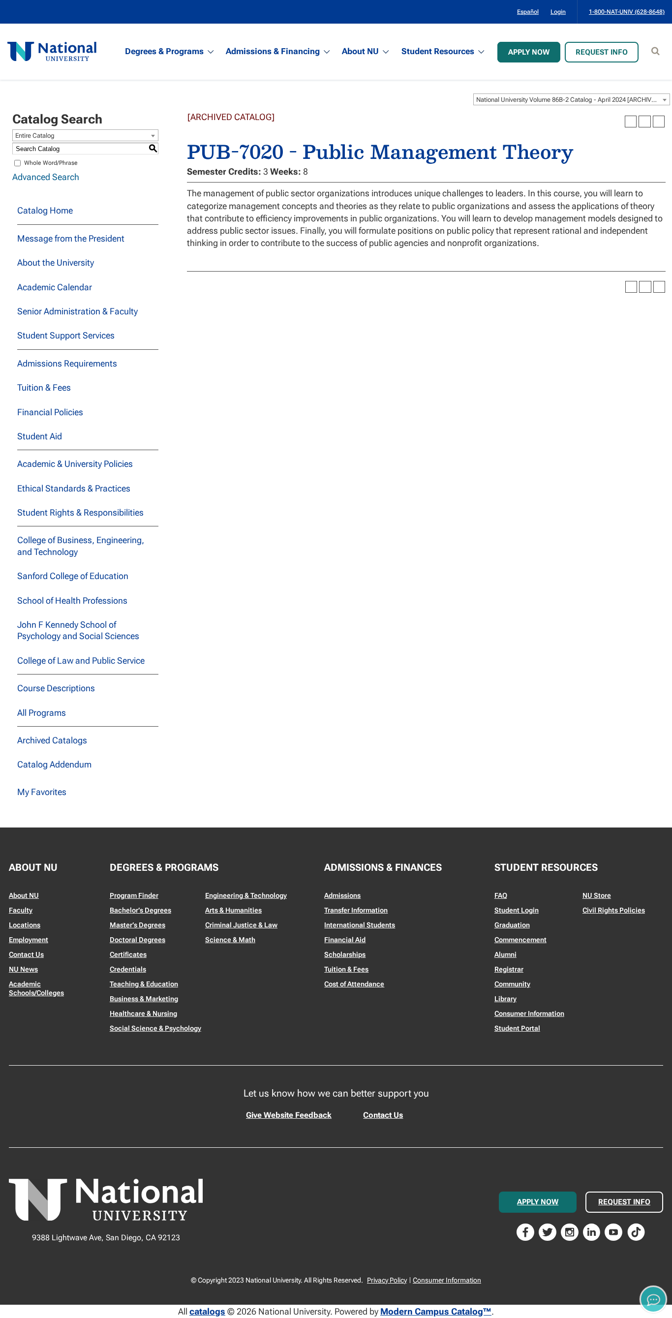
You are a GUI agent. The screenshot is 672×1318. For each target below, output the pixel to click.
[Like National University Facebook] (525, 1231)
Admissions (342, 895)
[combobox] (571, 99)
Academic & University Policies (75, 464)
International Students (359, 925)
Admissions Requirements (67, 363)
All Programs (41, 712)
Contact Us (26, 954)
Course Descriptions (56, 688)
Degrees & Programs (164, 51)
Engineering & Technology (246, 895)
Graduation (512, 925)
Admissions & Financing (273, 51)
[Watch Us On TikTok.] (636, 1231)
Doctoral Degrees (137, 940)
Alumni (505, 954)
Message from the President (70, 238)
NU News (23, 969)
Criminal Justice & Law (241, 925)
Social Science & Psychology (155, 1028)
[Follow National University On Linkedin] (592, 1231)
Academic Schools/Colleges (36, 988)
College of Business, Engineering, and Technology (80, 545)
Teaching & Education (144, 984)
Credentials (128, 969)
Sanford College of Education (72, 576)
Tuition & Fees (44, 387)
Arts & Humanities (233, 910)
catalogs (207, 1311)
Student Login (516, 910)
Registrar (508, 969)
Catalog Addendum (54, 764)
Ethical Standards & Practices (73, 488)
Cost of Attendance (354, 984)
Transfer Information (356, 910)
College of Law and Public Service (81, 660)
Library (505, 999)
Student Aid (39, 436)
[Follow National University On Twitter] (547, 1231)
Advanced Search (45, 177)
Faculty (20, 910)
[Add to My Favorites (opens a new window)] (631, 121)
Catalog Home (45, 210)
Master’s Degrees (137, 925)
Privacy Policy (387, 1280)
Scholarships (345, 954)
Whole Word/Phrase (51, 162)
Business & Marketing (144, 999)
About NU (360, 51)
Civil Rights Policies (613, 910)
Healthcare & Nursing (143, 1013)
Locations (24, 925)
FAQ (500, 895)
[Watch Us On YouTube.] (613, 1231)
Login (558, 11)
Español (528, 11)
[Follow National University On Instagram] (570, 1231)
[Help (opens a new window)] (659, 121)
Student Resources (437, 51)
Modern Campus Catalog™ (435, 1311)
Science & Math (230, 940)
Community (512, 984)
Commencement (520, 940)
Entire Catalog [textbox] (35, 135)
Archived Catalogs (52, 740)
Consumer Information (529, 1013)
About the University (55, 262)
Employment (28, 940)
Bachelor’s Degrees (140, 910)
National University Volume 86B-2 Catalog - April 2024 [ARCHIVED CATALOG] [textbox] (573, 99)
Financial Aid (345, 940)
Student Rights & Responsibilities (80, 512)
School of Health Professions (72, 600)
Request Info (602, 52)
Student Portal (517, 1028)
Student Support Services (66, 335)
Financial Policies (50, 412)
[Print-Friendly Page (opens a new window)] (644, 121)
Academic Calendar (54, 287)
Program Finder (134, 895)
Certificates (128, 954)
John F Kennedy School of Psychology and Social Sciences (78, 630)
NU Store (596, 895)
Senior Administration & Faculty (77, 311)
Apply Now (529, 52)
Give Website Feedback (289, 1115)
